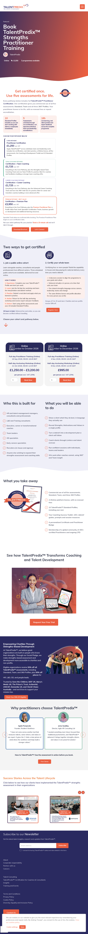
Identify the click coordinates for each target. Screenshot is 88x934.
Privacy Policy (8, 897)
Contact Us (11, 913)
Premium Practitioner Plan (42, 207)
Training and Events (11, 886)
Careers (6, 869)
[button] (83, 734)
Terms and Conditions (11, 894)
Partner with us (9, 866)
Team (25, 106)
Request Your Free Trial (44, 622)
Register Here (53, 310)
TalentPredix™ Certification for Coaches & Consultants (24, 880)
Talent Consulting (10, 877)
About (5, 860)
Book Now (28, 380)
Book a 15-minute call (40, 223)
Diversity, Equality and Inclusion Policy (18, 903)
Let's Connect (39, 229)
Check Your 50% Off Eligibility (16, 697)
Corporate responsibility (12, 863)
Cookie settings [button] (12, 927)
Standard (18, 106)
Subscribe (62, 845)
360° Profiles (43, 106)
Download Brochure (20, 229)
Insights (6, 883)
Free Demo (44, 762)
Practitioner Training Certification (17, 675)
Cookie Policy (8, 900)
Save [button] (22, 927)
